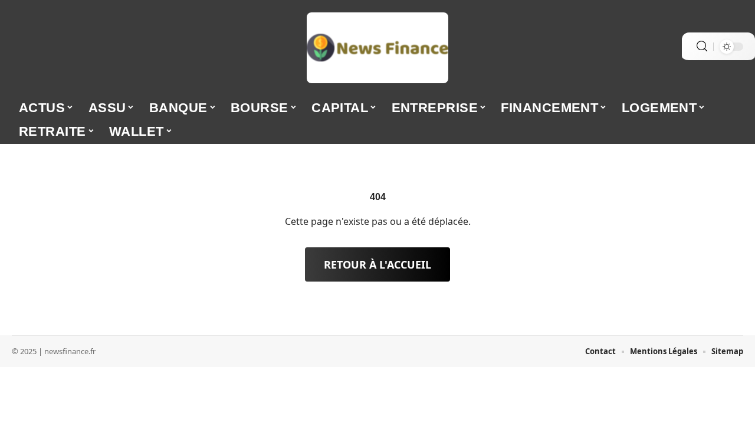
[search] (702, 46)
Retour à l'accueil (377, 264)
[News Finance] (377, 47)
